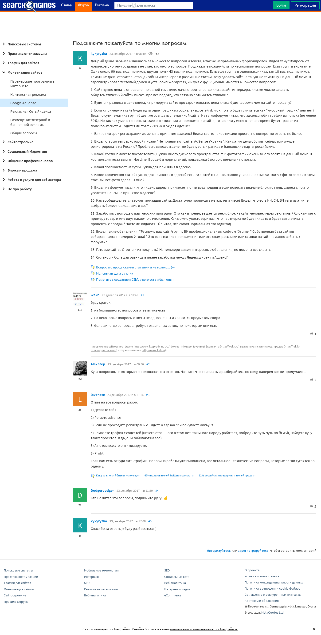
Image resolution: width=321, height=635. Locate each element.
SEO (87, 583)
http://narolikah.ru (153, 350)
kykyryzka (99, 53)
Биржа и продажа (22, 170)
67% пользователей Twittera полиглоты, (169, 475)
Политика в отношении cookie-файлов (272, 588)
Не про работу (20, 189)
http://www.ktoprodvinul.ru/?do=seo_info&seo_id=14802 (169, 346)
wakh (95, 294)
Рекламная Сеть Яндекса (30, 111)
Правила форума (16, 601)
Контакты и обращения (262, 601)
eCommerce (172, 595)
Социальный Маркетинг (28, 151)
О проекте (252, 570)
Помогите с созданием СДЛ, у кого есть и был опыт (135, 279)
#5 (150, 521)
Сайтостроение (20, 142)
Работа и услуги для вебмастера (34, 179)
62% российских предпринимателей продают (227, 475)
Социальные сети (176, 577)
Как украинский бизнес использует (118, 475)
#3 (147, 395)
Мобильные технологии (101, 570)
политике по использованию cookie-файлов (204, 629)
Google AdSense (23, 102)
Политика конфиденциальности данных (274, 582)
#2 (148, 364)
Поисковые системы (24, 44)
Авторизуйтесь (219, 550)
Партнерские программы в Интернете (32, 83)
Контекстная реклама (28, 94)
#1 (142, 295)
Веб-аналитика (95, 595)
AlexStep (98, 364)
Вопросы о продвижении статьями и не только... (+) (135, 267)
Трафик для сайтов (23, 62)
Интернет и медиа (177, 589)
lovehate (98, 394)
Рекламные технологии (101, 589)
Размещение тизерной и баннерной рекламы (30, 122)
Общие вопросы (23, 133)
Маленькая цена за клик (114, 273)
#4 (157, 490)
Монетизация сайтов (25, 72)
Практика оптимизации (27, 53)
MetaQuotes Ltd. (272, 612)
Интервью (91, 577)
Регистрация (305, 5)
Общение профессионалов (30, 160)
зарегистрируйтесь (253, 550)
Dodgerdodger (102, 490)
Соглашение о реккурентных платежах (273, 594)
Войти (281, 5)
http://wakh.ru (230, 346)
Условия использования (262, 576)
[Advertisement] (160, 24)
